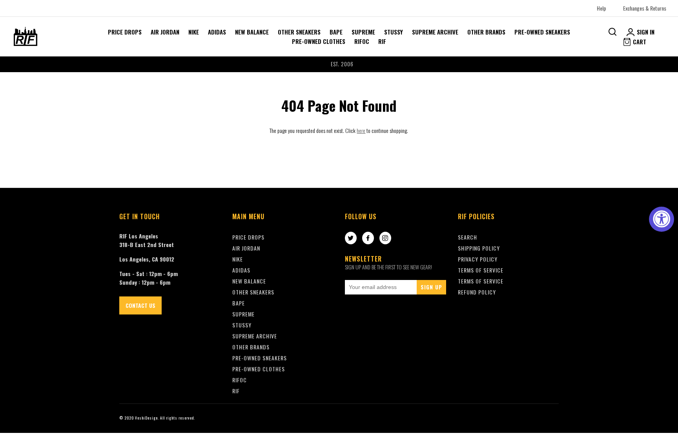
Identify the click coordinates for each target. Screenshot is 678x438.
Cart (638, 41)
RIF (382, 41)
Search (467, 237)
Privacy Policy (478, 259)
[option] (339, 64)
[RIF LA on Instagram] (385, 238)
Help (601, 8)
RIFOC (361, 41)
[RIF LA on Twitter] (351, 238)
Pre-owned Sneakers (542, 31)
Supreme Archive (435, 31)
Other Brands (486, 31)
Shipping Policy (479, 248)
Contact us (140, 305)
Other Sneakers (299, 31)
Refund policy (477, 292)
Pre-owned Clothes (318, 41)
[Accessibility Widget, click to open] (661, 219)
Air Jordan (165, 31)
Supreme (363, 31)
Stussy (393, 31)
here (361, 130)
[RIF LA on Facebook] (368, 238)
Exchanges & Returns (644, 8)
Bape (336, 31)
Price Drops (125, 31)
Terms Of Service (480, 270)
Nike (193, 31)
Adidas (217, 31)
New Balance (252, 31)
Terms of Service (480, 281)
